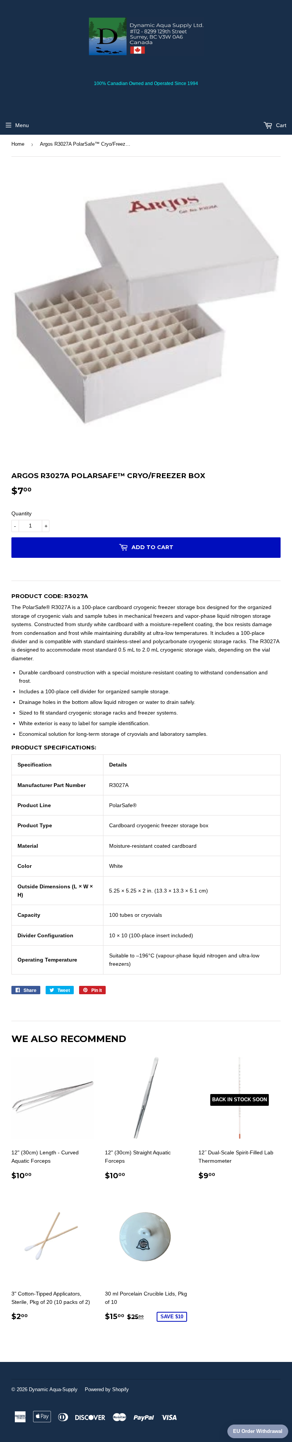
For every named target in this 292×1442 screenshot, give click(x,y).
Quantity (21, 513)
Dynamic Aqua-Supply (53, 1389)
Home (17, 144)
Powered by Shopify (107, 1389)
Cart (280, 125)
